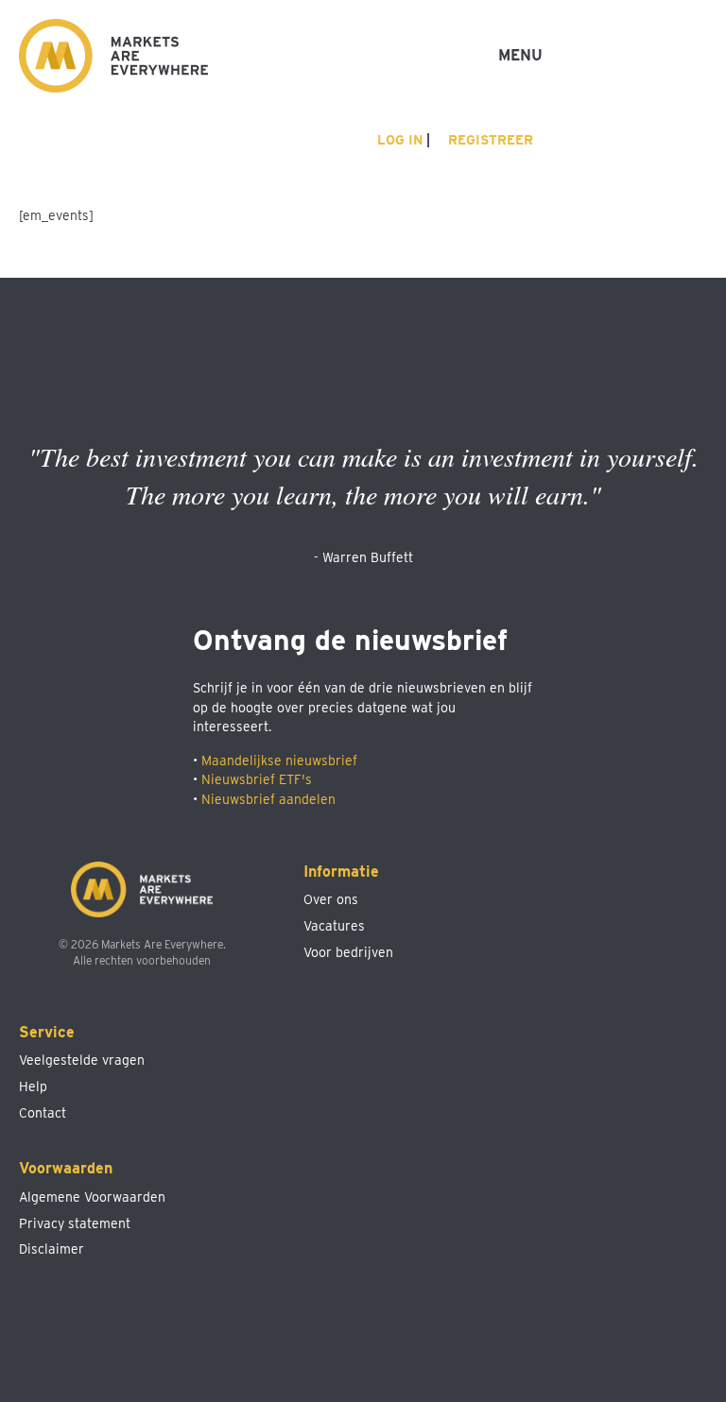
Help (33, 1086)
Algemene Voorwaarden (92, 1197)
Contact (42, 1112)
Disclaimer (51, 1249)
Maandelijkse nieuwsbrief (279, 760)
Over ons (330, 899)
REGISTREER (488, 139)
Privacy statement (74, 1223)
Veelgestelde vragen (82, 1060)
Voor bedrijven (348, 952)
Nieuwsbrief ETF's (256, 779)
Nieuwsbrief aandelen (268, 799)
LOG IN (398, 139)
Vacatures (334, 925)
